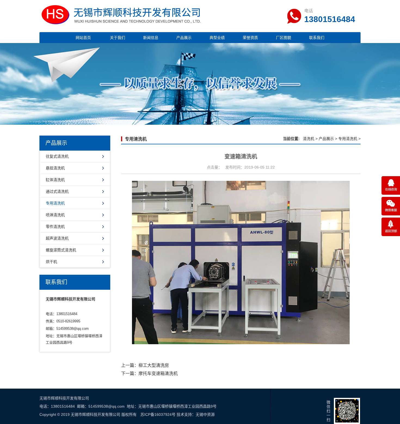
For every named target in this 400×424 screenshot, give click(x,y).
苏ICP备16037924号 (158, 414)
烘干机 (51, 262)
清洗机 (308, 138)
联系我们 (316, 37)
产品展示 (184, 37)
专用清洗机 (55, 203)
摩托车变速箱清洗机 (158, 373)
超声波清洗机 (57, 238)
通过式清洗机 (57, 191)
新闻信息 (150, 37)
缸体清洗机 (55, 180)
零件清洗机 (55, 226)
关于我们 (117, 37)
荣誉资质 (250, 37)
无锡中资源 (205, 414)
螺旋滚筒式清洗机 (61, 250)
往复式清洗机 (57, 156)
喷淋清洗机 (55, 215)
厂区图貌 (283, 37)
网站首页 (83, 37)
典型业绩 (217, 37)
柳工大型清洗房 (154, 365)
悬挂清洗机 (55, 168)
